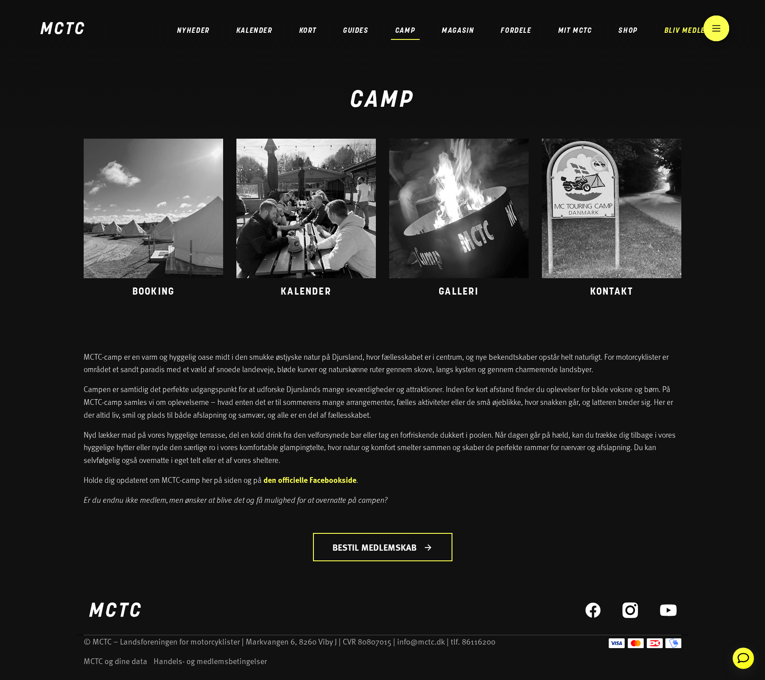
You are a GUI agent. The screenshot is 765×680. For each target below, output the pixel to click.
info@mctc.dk (421, 641)
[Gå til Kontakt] (611, 220)
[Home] (62, 29)
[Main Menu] (716, 28)
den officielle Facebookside (309, 480)
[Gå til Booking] (153, 220)
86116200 (478, 641)
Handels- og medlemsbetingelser (210, 661)
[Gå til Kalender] (306, 220)
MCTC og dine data (115, 661)
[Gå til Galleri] (459, 220)
